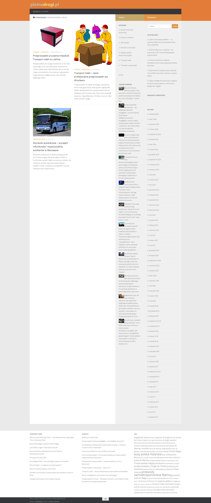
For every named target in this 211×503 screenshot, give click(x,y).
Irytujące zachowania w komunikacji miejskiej (45, 479)
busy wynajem (145, 457)
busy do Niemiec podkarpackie (161, 449)
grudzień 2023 (154, 155)
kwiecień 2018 (154, 351)
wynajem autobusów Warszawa (143, 490)
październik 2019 (155, 321)
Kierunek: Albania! (130, 88)
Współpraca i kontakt (40, 11)
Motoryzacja (125, 43)
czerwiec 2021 (154, 230)
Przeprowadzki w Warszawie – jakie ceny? (96, 468)
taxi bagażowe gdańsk (163, 481)
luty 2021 (152, 245)
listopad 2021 (153, 225)
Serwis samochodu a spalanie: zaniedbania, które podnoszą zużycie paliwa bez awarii (162, 63)
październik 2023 (155, 160)
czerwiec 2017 (154, 392)
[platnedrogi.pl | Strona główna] (45, 4)
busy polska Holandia (147, 454)
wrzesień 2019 (154, 326)
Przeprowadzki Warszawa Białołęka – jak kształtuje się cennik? (103, 441)
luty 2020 (152, 301)
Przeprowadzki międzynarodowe (149, 463)
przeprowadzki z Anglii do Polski (150, 466)
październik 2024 (155, 134)
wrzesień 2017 (154, 377)
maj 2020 (152, 286)
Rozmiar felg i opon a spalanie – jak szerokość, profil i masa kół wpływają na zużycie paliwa (160, 52)
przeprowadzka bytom (158, 460)
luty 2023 (152, 185)
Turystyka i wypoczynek (129, 65)
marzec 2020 (153, 296)
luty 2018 (152, 356)
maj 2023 (152, 175)
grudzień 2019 (154, 311)
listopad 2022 (153, 195)
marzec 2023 (153, 180)
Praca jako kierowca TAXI (38, 458)
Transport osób (39, 139)
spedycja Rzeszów (152, 478)
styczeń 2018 (153, 362)
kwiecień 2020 (154, 291)
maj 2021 (152, 235)
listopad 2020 (153, 255)
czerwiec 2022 (154, 205)
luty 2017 (152, 412)
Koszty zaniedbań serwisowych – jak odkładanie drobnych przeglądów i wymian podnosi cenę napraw (129, 110)
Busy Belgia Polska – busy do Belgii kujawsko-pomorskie (49, 461)
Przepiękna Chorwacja (131, 204)
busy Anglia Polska (153, 440)
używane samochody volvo (154, 487)
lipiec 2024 (152, 144)
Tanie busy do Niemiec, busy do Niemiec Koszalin (98, 451)
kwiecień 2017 (154, 402)
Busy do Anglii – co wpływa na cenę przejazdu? (45, 465)
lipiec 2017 (152, 387)
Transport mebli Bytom (145, 484)
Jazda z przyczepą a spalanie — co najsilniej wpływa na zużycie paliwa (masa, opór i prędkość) (161, 42)
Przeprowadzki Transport (171, 463)
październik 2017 (155, 372)
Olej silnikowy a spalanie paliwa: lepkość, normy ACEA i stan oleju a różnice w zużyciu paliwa (162, 73)
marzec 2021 (153, 240)
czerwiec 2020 (154, 281)
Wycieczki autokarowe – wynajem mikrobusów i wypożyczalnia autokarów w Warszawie (50, 147)
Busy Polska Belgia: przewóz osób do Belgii (44, 444)
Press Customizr (54, 501)
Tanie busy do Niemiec (146, 481)
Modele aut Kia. (129, 182)
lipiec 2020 (152, 276)
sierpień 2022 (154, 200)
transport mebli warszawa (162, 484)
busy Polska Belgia (172, 451)
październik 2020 (155, 261)
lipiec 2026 (152, 119)
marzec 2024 (153, 149)
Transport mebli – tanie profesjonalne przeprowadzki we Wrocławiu (91, 77)
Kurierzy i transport (41, 52)
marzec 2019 (153, 336)
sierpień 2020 (154, 271)
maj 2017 (152, 397)
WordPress (39, 501)
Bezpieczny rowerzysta (90, 437)
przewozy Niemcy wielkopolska (153, 469)
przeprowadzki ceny (172, 460)
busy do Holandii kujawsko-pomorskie (155, 443)
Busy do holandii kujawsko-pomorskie (43, 469)
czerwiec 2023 (154, 170)
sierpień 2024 (154, 139)
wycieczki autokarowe (171, 487)
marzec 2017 (153, 407)
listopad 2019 (153, 316)
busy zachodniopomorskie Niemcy (162, 457)
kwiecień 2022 (154, 210)
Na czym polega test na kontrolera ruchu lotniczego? (99, 475)
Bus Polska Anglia (140, 440)
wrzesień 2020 (154, 266)
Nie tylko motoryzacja (128, 48)
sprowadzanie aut (164, 478)
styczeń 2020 (153, 306)
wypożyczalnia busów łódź (169, 492)
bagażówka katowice (142, 437)
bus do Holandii (175, 437)
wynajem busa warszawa (163, 490)
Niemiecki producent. (131, 276)
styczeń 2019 (153, 341)
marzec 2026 (153, 129)
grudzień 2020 (154, 250)
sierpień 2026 (154, 114)
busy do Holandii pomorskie (159, 446)
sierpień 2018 (154, 346)
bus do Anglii (164, 437)
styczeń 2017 (153, 417)
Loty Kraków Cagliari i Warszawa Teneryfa (44, 448)
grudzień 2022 (154, 190)
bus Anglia (155, 437)
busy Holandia (159, 451)
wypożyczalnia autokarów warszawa (147, 492)
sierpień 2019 (154, 331)
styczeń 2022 (153, 220)
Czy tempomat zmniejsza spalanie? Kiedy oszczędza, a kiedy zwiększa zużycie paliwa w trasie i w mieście (128, 229)
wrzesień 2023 (154, 165)
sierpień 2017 (154, 382)
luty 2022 (152, 215)
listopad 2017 (153, 367)
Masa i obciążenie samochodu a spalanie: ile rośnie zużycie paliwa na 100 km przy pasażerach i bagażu (162, 83)
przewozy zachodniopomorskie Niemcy (153, 473)
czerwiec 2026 (154, 124)
